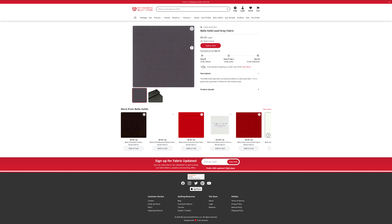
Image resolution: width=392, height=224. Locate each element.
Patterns (175, 17)
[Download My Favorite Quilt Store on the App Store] (196, 189)
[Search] (227, 9)
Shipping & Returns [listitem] (155, 210)
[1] (155, 95)
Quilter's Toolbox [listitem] (184, 210)
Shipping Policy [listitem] (237, 210)
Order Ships (228, 61)
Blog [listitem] (179, 201)
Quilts (196, 17)
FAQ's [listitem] (150, 207)
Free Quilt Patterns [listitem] (185, 204)
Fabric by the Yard (210, 27)
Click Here (230, 168)
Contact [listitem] (151, 201)
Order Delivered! (253, 61)
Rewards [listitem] (212, 207)
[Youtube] (209, 183)
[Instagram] (189, 183)
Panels (167, 17)
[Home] (201, 27)
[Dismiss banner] (389, 2)
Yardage (143, 17)
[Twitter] (196, 183)
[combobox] (193, 9)
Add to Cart (211, 45)
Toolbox (240, 17)
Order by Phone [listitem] (154, 204)
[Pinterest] (202, 183)
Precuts (157, 17)
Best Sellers (218, 17)
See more (267, 109)
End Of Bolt (206, 17)
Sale (247, 17)
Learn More (246, 67)
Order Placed (205, 61)
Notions (186, 17)
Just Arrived (230, 17)
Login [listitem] (211, 204)
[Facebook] (183, 183)
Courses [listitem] (181, 207)
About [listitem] (211, 201)
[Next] (192, 48)
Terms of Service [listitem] (237, 201)
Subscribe (233, 162)
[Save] (192, 29)
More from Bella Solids (134, 109)
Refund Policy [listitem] (236, 207)
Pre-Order (255, 17)
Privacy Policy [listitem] (236, 204)
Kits (150, 17)
